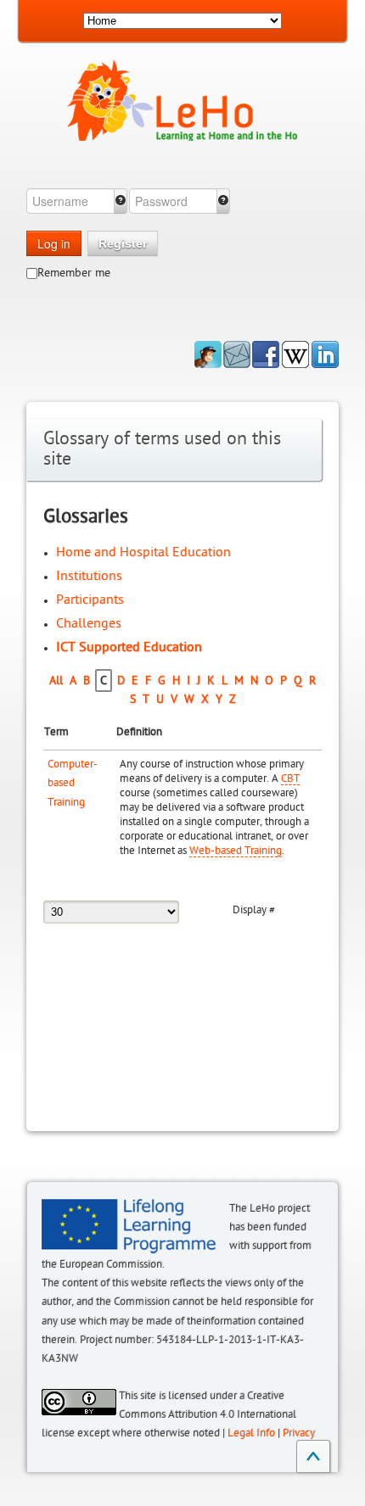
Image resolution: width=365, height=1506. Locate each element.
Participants (90, 599)
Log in (53, 243)
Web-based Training (235, 850)
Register (122, 243)
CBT (290, 778)
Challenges (88, 623)
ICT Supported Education (129, 647)
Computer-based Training (73, 782)
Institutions (89, 575)
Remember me (73, 272)
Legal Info (251, 1433)
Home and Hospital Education (143, 552)
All (56, 680)
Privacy (299, 1433)
